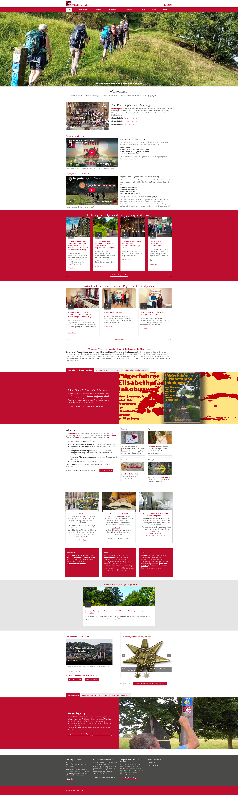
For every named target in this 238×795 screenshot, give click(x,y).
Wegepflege (165, 477)
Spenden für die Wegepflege (79, 734)
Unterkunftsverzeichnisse (76, 564)
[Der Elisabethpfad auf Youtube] (168, 6)
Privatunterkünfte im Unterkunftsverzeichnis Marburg (156, 534)
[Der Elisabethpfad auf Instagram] (170, 6)
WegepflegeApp (73, 695)
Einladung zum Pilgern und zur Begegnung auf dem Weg (119, 215)
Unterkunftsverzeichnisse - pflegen (95, 695)
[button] (12, 49)
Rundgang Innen (75, 679)
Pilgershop (112, 10)
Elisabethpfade (82, 10)
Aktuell (98, 10)
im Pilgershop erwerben (94, 406)
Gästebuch (128, 10)
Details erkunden (75, 406)
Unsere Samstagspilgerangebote (119, 584)
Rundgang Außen (92, 679)
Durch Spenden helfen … (120, 695)
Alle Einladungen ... (118, 275)
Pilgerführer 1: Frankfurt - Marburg (109, 370)
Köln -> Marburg (129, 124)
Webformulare (88, 555)
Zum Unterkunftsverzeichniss (104, 778)
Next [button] (106, 114)
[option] (87, 114)
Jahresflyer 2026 (106, 471)
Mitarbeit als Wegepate (102, 734)
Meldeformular (109, 557)
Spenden (70, 779)
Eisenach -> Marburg (131, 121)
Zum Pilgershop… (81, 540)
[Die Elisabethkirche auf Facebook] (165, 6)
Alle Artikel (118, 340)
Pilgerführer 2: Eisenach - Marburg (80, 370)
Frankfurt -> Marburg (131, 118)
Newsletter (129, 474)
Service (165, 10)
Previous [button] (68, 114)
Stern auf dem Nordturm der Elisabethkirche (149, 684)
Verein (154, 10)
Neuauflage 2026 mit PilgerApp (97, 396)
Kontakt (142, 10)
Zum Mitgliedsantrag (129, 778)
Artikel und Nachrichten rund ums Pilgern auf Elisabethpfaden (119, 286)
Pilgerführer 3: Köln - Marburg (136, 370)
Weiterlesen (72, 268)
